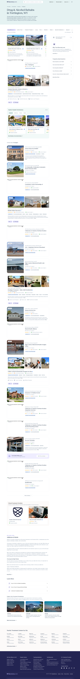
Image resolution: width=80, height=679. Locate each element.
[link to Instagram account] (71, 668)
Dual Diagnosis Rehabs (37, 665)
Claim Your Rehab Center (65, 659)
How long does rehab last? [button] (58, 67)
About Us (63, 662)
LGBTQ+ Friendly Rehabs (24, 665)
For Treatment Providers (66, 657)
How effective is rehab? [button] (57, 70)
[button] (14, 32)
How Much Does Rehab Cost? (52, 664)
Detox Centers (22, 660)
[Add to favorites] (22, 60)
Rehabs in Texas (10, 663)
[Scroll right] (72, 30)
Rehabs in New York (10, 662)
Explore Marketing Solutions (66, 660)
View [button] (9, 102)
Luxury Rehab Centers (24, 659)
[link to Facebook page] (74, 668)
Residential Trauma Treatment (38, 666)
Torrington (15, 142)
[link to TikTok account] (69, 668)
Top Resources (50, 657)
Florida (46, 613)
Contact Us (63, 663)
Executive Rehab (36, 662)
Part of (14, 90)
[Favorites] (72, 2)
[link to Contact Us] (61, 668)
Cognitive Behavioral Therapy (25, 662)
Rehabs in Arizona (10, 665)
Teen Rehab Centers (37, 663)
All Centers (8, 6)
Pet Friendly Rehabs (23, 667)
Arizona (9, 613)
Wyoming (18, 6)
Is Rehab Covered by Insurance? (52, 662)
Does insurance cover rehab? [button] (58, 61)
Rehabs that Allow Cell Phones (25, 669)
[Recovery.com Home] (12, 2)
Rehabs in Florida (10, 659)
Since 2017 (67, 49)
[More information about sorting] (72, 32)
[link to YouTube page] (66, 668)
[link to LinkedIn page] (64, 668)
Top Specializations (37, 657)
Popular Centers (23, 657)
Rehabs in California (10, 660)
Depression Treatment (37, 660)
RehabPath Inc (54, 673)
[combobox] (33, 2)
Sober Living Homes (23, 663)
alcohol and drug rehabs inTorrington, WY (15, 17)
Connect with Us (64, 666)
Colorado (28, 613)
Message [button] (16, 102)
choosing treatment (24, 544)
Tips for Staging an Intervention (53, 663)
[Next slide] (46, 46)
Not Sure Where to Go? (12, 657)
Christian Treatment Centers (38, 669)
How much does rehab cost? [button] (58, 64)
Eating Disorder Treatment (38, 659)
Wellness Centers (23, 666)
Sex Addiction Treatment (38, 667)
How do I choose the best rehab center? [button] (61, 74)
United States (14, 6)
